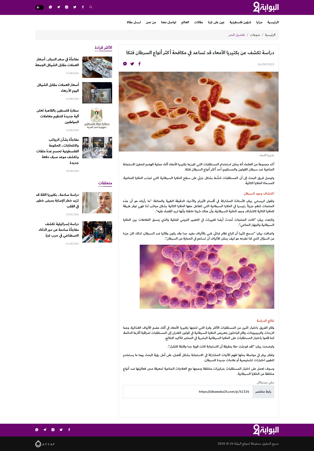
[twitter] (74, 7)
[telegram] (58, 7)
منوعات (255, 35)
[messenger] (125, 64)
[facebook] (82, 7)
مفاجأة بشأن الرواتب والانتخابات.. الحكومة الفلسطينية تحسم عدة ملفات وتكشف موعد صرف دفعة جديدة (57, 151)
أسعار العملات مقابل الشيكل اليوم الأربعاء (58, 88)
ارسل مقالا (134, 22)
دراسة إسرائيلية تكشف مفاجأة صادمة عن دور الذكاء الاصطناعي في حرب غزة (59, 230)
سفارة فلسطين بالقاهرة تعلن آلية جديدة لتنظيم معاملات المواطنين (58, 116)
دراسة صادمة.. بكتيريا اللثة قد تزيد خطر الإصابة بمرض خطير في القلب (57, 200)
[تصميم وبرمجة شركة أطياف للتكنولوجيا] (45, 444)
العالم (185, 22)
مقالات (198, 22)
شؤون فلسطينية (240, 22)
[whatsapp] (50, 7)
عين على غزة (216, 22)
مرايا (259, 22)
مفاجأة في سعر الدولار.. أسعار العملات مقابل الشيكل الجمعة (57, 62)
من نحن (151, 22)
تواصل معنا (168, 22)
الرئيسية (273, 22)
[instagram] (66, 7)
